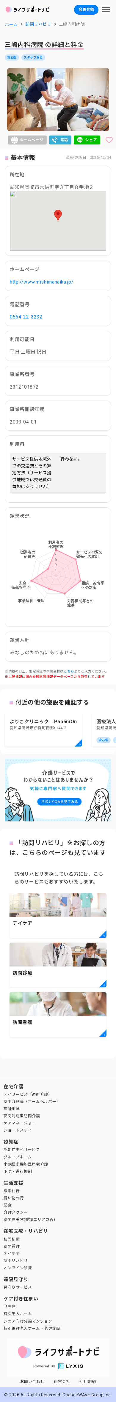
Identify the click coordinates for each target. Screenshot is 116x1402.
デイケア (12, 1253)
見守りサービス (18, 1287)
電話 (64, 140)
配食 (8, 1205)
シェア (91, 140)
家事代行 (12, 1191)
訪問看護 (12, 1246)
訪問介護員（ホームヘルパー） (32, 1101)
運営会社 (62, 1381)
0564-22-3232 (26, 317)
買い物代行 (14, 1198)
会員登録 (86, 9)
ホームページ (31, 140)
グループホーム (18, 1157)
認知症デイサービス (22, 1149)
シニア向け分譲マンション (28, 1321)
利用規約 (88, 1381)
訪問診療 (12, 1239)
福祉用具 (12, 1108)
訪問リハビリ (16, 1260)
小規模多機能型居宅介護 (26, 1164)
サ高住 (10, 1306)
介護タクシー (16, 1212)
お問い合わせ (32, 1381)
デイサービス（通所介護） (28, 1094)
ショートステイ (18, 1130)
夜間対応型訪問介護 (22, 1116)
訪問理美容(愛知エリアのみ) (29, 1219)
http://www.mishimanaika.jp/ (41, 282)
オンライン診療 (18, 1268)
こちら (69, 671)
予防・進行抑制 (18, 1171)
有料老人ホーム (18, 1314)
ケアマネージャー (20, 1123)
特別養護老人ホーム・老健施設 (32, 1328)
